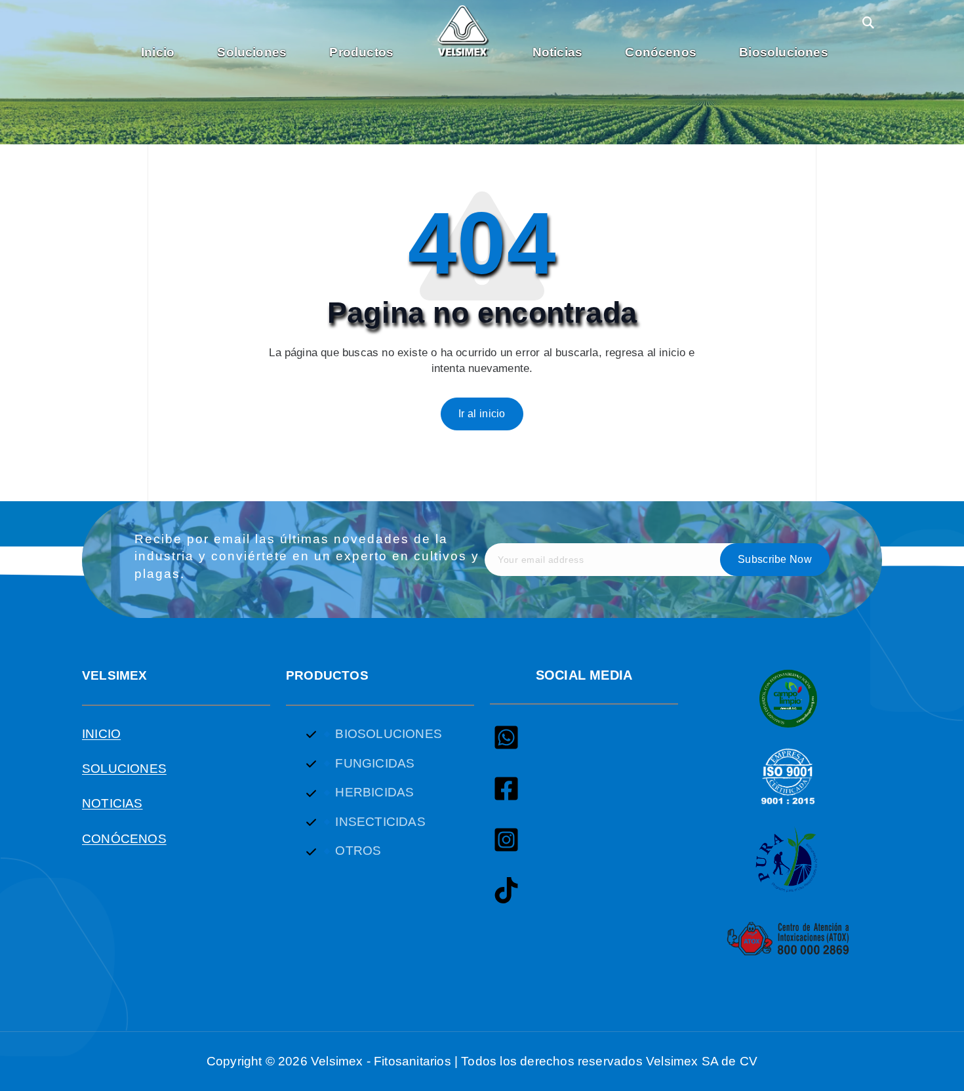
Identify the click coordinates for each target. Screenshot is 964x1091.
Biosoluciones (783, 52)
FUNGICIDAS (374, 763)
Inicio (157, 52)
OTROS (358, 850)
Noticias (557, 52)
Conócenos (660, 52)
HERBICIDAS (374, 792)
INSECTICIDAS (380, 822)
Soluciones (252, 52)
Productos (361, 52)
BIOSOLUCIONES (388, 734)
